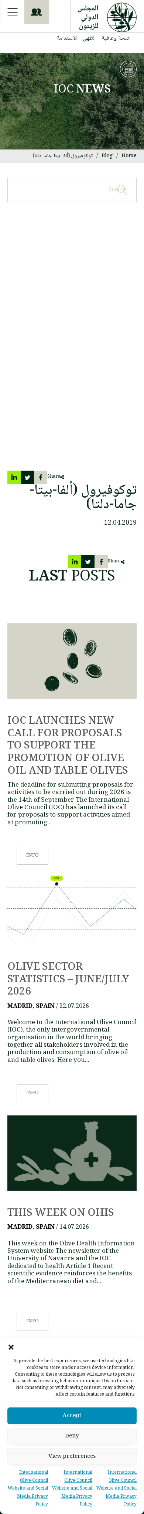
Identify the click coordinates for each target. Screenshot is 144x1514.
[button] (11, 1347)
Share (53, 477)
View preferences (72, 1456)
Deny (72, 1436)
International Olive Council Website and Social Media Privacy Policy (116, 1488)
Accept (72, 1416)
